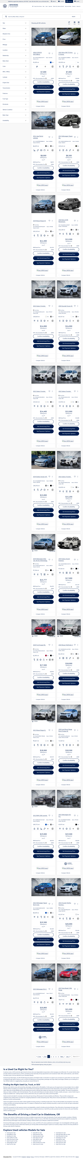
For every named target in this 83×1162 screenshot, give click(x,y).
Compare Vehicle (40, 106)
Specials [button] (50, 6)
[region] (43, 78)
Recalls (77, 1156)
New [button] (43, 6)
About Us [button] (78, 6)
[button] (53, 37)
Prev (45, 1056)
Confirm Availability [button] (43, 82)
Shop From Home (38, 6)
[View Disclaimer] (45, 66)
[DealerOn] (7, 1156)
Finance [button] (74, 6)
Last (68, 1056)
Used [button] (46, 6)
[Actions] (52, 53)
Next (62, 1056)
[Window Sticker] (52, 660)
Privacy (32, 1156)
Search (73, 16)
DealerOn (24, 1156)
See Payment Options (43, 91)
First (39, 1056)
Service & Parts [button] (68, 6)
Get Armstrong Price (43, 87)
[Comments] (52, 66)
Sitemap (28, 1156)
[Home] (33, 6)
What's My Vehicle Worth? (58, 6)
